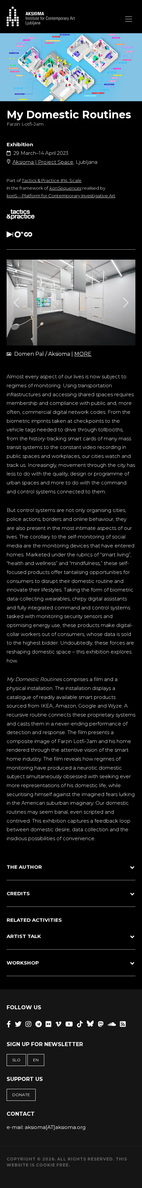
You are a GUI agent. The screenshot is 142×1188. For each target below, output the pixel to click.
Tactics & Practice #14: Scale (52, 180)
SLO (16, 1059)
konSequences (65, 188)
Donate (21, 1094)
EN (36, 1059)
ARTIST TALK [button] (24, 936)
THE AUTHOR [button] (24, 867)
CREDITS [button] (18, 893)
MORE (82, 354)
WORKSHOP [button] (23, 963)
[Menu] (128, 19)
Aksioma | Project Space (43, 162)
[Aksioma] (41, 17)
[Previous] (17, 302)
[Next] (124, 302)
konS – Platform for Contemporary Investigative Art (61, 195)
